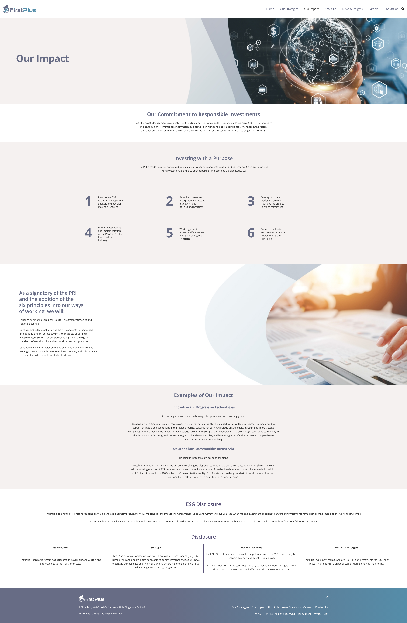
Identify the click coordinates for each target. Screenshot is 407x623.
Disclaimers (304, 614)
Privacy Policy (320, 614)
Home (270, 9)
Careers (373, 9)
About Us (330, 9)
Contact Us (391, 9)
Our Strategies (289, 9)
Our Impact (311, 9)
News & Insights (352, 9)
